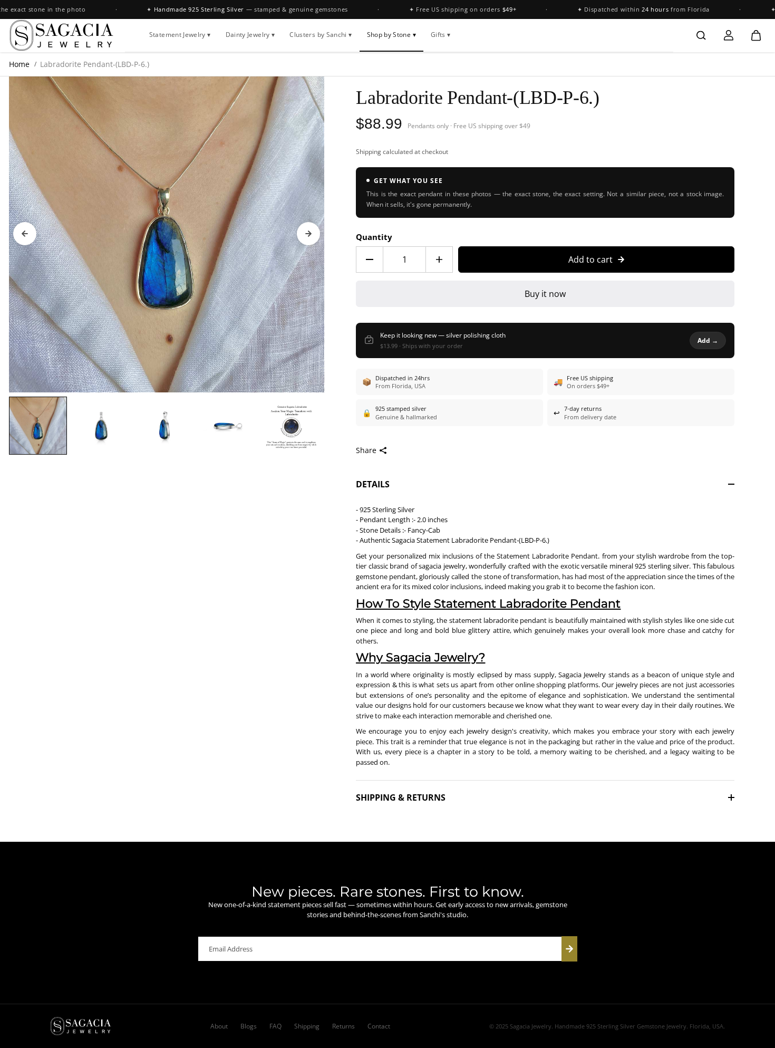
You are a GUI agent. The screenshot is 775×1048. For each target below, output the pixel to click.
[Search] (701, 35)
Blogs (248, 1026)
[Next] (308, 233)
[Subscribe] (569, 949)
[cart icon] (756, 35)
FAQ (275, 1026)
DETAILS (373, 484)
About (219, 1026)
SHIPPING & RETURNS (400, 797)
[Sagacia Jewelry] (61, 35)
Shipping (368, 151)
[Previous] (24, 233)
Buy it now (545, 294)
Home (19, 64)
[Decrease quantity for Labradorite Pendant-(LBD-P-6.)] (369, 259)
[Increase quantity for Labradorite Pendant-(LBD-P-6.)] (439, 259)
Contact (378, 1026)
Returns (343, 1026)
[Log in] (729, 35)
